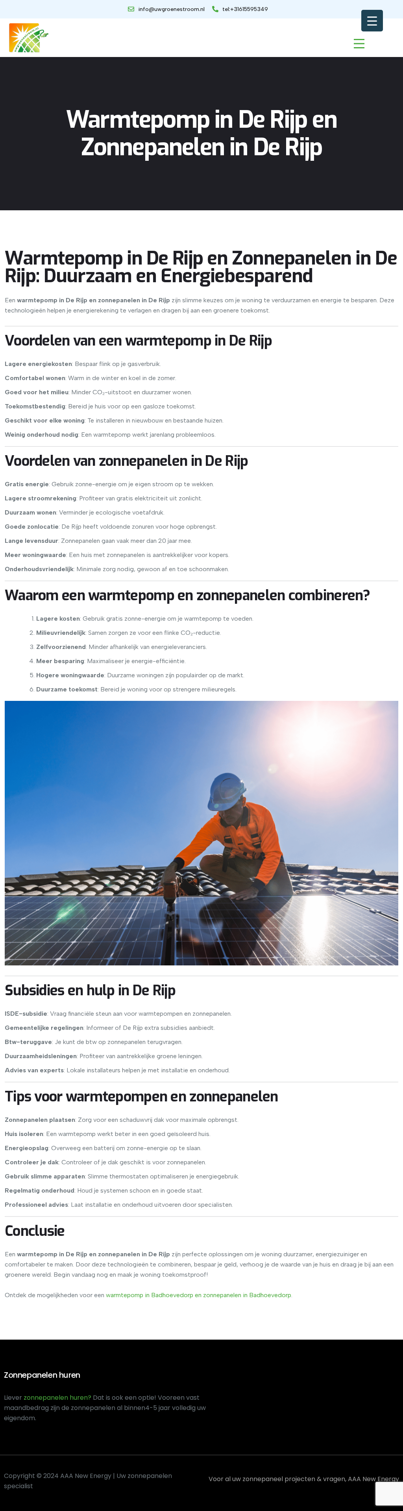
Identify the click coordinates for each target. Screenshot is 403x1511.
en (197, 1295)
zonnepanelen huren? (58, 1397)
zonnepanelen (221, 1295)
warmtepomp (124, 1295)
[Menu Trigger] (372, 20)
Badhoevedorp (171, 1295)
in (146, 1295)
